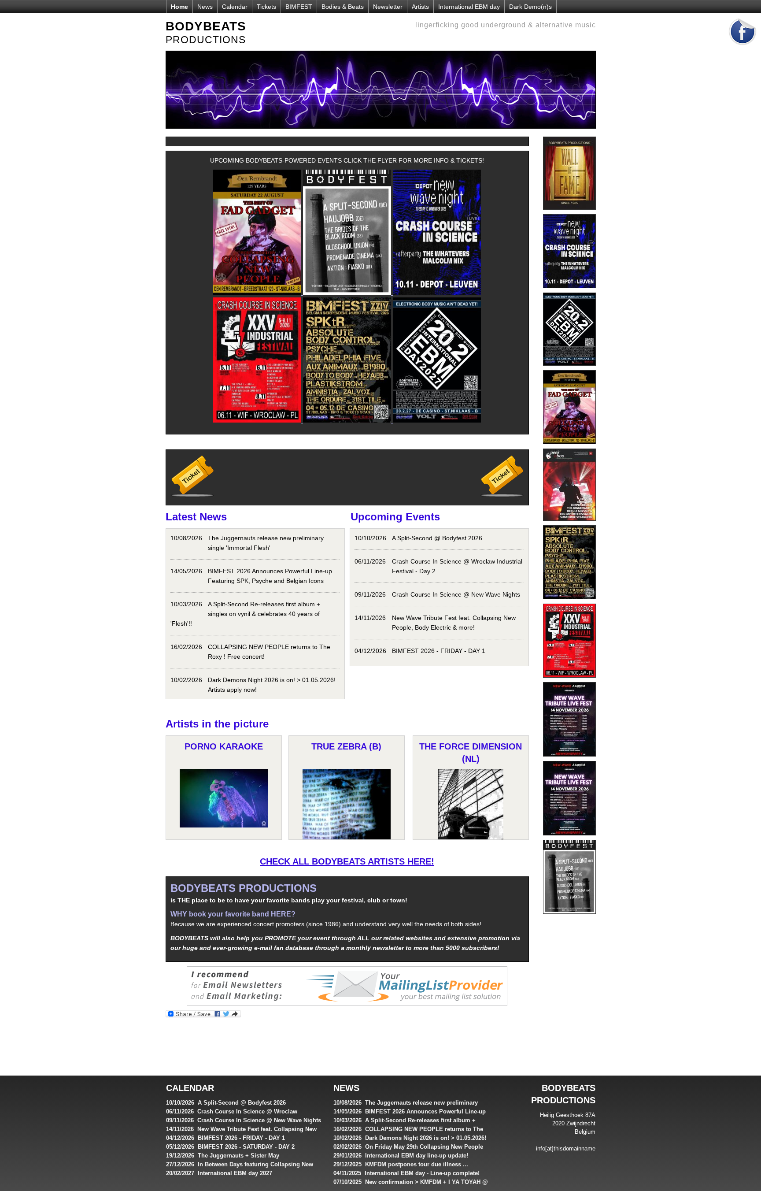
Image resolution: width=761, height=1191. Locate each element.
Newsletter (388, 6)
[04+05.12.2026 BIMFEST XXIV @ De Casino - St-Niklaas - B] (569, 601)
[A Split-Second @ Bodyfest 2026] (569, 916)
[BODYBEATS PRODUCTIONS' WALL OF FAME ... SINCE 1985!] (569, 211)
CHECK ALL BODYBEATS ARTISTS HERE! (347, 861)
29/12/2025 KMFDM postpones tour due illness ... (400, 1164)
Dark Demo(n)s (530, 6)
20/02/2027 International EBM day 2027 (219, 1173)
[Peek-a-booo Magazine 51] (569, 523)
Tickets (266, 6)
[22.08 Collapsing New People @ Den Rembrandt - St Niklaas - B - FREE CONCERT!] (569, 446)
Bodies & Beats (342, 6)
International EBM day (469, 6)
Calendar (235, 6)
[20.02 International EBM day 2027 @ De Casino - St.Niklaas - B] (569, 367)
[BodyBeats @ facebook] (742, 48)
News (205, 6)
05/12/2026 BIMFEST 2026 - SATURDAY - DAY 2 (230, 1146)
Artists (420, 6)
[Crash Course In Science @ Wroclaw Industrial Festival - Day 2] (569, 679)
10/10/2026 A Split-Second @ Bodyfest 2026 (226, 1102)
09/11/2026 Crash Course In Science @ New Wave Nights (243, 1120)
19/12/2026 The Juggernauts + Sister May (222, 1155)
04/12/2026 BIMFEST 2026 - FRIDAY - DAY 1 (225, 1138)
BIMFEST (298, 6)
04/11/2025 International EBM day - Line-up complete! (406, 1173)
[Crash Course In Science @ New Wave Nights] (569, 290)
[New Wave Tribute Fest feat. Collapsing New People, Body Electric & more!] (569, 758)
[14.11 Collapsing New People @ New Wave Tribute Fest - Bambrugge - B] (569, 837)
